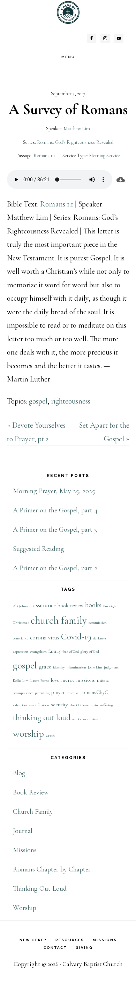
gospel (38, 401)
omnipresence (23, 693)
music (103, 680)
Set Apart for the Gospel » (104, 432)
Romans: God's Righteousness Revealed (75, 142)
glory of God (90, 651)
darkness (99, 638)
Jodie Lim (95, 667)
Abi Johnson (22, 606)
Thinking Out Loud (40, 888)
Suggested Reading (38, 549)
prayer (58, 692)
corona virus (44, 637)
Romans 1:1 (44, 156)
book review (70, 606)
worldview (90, 719)
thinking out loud (41, 718)
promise (72, 693)
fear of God (70, 651)
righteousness (70, 401)
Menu (68, 57)
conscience (20, 638)
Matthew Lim (76, 129)
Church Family (33, 811)
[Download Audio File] (120, 179)
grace (45, 666)
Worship (24, 908)
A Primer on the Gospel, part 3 (55, 529)
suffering (106, 705)
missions (85, 680)
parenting (42, 693)
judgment (111, 667)
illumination (76, 667)
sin (95, 705)
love (55, 680)
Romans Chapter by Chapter (52, 869)
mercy (67, 680)
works (76, 719)
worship (28, 734)
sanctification (39, 705)
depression (20, 651)
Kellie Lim (21, 680)
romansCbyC (94, 692)
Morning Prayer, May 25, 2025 (54, 491)
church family (59, 620)
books (93, 605)
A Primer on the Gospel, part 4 (55, 510)
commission (98, 622)
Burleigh (109, 606)
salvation (20, 705)
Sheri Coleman (80, 705)
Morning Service (104, 156)
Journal (22, 831)
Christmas (21, 622)
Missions (25, 850)
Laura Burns (39, 680)
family (54, 651)
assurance (44, 605)
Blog (19, 773)
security (59, 705)
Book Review (30, 792)
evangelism (38, 651)
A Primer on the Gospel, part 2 (55, 568)
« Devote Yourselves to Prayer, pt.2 (36, 432)
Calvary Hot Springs (68, 12)
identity (59, 667)
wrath (50, 735)
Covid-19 (76, 636)
